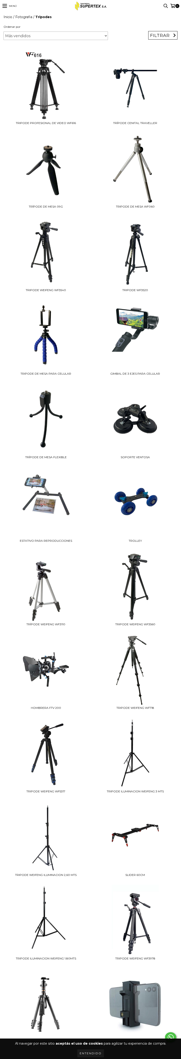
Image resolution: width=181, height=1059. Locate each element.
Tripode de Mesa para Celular (46, 373)
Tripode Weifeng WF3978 (135, 958)
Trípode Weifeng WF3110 (45, 624)
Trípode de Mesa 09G (46, 206)
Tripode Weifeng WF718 (135, 708)
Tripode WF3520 (135, 290)
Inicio (8, 17)
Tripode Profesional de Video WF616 (46, 123)
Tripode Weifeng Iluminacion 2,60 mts (46, 875)
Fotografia (23, 17)
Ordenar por (12, 26)
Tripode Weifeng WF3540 (46, 290)
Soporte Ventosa (135, 457)
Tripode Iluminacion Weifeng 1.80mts (46, 958)
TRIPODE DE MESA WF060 (135, 206)
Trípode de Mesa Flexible (46, 457)
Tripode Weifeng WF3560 (135, 624)
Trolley (135, 540)
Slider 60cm (135, 875)
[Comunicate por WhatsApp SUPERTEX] (170, 1037)
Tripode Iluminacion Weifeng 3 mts (135, 791)
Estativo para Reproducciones (46, 540)
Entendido (91, 1053)
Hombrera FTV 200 (46, 708)
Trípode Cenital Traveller (135, 123)
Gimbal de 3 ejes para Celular (135, 373)
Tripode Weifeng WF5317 (45, 791)
